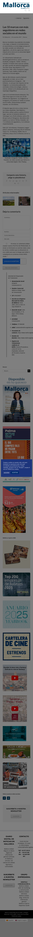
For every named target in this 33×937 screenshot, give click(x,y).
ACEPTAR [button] (15, 472)
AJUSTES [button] (6, 472)
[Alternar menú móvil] (29, 10)
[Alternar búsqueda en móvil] (25, 10)
